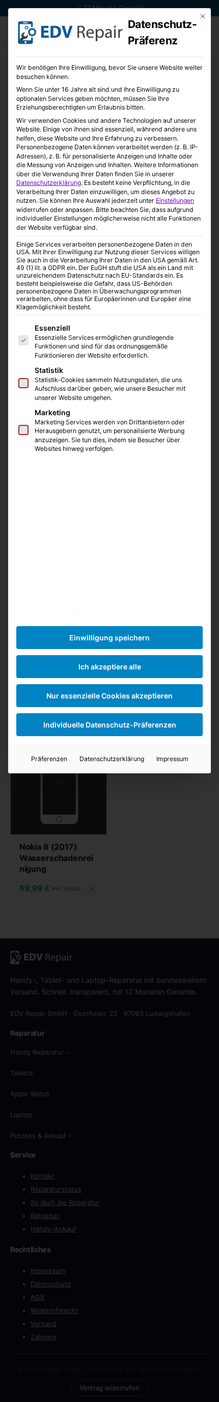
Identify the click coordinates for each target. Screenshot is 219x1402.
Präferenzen (49, 759)
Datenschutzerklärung (48, 182)
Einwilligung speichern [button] (109, 637)
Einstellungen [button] (175, 200)
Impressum (172, 759)
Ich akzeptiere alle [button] (109, 666)
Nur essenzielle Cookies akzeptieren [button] (109, 695)
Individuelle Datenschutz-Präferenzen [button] (109, 724)
